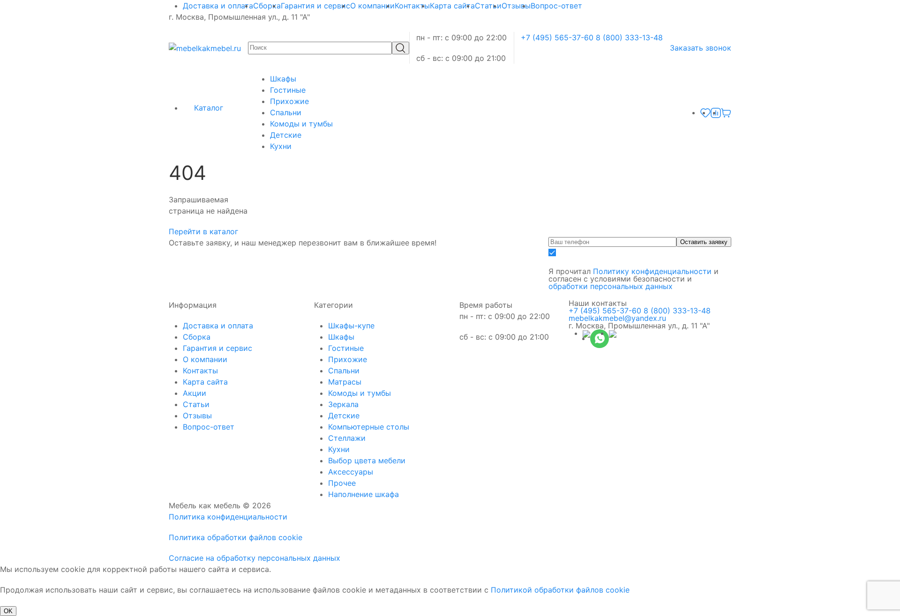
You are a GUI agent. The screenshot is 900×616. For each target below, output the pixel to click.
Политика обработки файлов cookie (235, 537)
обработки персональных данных (610, 286)
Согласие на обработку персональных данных (254, 558)
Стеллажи (347, 438)
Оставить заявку (704, 241)
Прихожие (289, 101)
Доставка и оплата (218, 5)
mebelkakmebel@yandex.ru (617, 318)
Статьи (488, 5)
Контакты (412, 5)
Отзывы (516, 5)
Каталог (207, 107)
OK (8, 611)
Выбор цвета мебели (366, 460)
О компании (372, 5)
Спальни (285, 112)
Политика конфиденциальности (228, 516)
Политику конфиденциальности (652, 271)
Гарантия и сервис (315, 5)
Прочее (342, 483)
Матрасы (344, 381)
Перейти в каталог (204, 231)
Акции (194, 393)
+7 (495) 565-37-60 (557, 37)
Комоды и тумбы (301, 123)
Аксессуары (350, 471)
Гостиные (288, 90)
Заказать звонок (700, 47)
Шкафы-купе (351, 325)
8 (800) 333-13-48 (629, 37)
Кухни (281, 146)
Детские (285, 135)
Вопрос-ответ (556, 5)
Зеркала (343, 404)
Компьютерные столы (368, 426)
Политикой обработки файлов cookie (560, 589)
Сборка (267, 5)
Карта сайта (452, 5)
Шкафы (283, 78)
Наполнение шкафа (363, 494)
